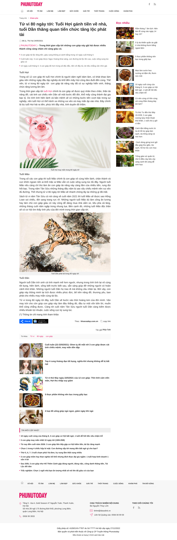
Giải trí (86, 11)
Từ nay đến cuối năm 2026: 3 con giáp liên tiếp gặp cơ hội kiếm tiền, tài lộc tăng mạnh (60, 444)
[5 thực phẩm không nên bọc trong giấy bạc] (31, 400)
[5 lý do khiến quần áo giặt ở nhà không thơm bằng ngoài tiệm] (125, 47)
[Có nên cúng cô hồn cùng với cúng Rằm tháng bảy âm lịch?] (125, 103)
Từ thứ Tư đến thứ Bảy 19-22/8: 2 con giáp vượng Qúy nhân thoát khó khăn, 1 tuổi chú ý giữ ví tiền (146, 118)
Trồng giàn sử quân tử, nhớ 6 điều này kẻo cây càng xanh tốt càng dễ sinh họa (145, 160)
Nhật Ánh (106, 330)
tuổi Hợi (48, 91)
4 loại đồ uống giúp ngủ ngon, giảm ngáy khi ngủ (69, 411)
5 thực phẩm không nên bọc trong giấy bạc (66, 394)
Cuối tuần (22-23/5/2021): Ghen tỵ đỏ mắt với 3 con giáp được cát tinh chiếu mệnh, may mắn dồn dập (77, 346)
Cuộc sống (114, 11)
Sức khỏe (74, 11)
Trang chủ (23, 18)
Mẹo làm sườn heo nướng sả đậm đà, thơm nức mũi (145, 73)
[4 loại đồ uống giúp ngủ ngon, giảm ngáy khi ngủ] (31, 417)
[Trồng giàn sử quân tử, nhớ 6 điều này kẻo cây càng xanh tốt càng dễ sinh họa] (125, 161)
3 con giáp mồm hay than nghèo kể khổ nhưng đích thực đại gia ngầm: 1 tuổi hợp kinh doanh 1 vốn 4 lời (65, 458)
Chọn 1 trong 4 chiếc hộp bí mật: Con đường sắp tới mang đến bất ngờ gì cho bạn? (59, 448)
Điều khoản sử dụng (80, 535)
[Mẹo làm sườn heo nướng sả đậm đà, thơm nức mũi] (125, 75)
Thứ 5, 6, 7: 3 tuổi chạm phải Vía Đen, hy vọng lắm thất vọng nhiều (51, 452)
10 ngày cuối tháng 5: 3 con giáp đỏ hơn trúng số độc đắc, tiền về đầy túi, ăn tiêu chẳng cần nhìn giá (64, 66)
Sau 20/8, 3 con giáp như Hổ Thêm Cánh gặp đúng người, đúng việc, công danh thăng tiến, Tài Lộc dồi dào (64, 465)
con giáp (49, 336)
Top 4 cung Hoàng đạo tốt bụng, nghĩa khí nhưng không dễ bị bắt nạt (77, 362)
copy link (107, 321)
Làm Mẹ (50, 11)
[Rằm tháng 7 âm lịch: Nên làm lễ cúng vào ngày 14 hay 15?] (125, 33)
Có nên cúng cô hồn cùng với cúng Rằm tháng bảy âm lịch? (146, 101)
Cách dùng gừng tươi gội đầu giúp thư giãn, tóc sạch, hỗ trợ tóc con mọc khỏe (146, 146)
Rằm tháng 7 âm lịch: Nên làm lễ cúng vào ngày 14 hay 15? (146, 31)
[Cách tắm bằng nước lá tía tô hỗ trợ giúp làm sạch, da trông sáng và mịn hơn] (125, 133)
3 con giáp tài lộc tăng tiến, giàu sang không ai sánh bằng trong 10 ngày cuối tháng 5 (57, 55)
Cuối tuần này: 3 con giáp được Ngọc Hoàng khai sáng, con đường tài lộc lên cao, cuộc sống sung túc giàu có (65, 60)
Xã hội (30, 11)
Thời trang (99, 11)
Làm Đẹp (61, 11)
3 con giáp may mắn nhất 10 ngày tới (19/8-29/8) (43, 440)
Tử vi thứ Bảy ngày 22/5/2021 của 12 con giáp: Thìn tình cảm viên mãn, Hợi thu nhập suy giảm (77, 379)
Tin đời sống (148, 484)
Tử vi (32, 336)
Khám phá (127, 11)
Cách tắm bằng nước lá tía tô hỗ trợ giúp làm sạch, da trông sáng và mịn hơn (145, 132)
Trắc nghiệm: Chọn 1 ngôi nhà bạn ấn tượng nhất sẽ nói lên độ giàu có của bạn (57, 470)
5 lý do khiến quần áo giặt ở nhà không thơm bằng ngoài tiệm (146, 45)
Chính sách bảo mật (96, 535)
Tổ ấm (39, 11)
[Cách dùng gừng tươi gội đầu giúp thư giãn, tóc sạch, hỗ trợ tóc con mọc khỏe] (125, 147)
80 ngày (40, 336)
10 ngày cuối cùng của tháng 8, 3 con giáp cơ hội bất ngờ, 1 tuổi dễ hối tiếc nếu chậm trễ (62, 436)
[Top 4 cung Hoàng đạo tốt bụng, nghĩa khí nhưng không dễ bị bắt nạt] (31, 367)
